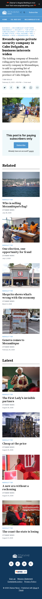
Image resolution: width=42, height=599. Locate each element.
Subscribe (33, 12)
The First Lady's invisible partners (18, 399)
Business (6, 28)
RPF (31, 33)
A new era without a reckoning (15, 487)
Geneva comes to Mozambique (13, 341)
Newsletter (7, 200)
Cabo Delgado (8, 32)
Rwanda (5, 35)
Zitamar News (8, 210)
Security (19, 30)
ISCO (13, 35)
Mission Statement (25, 579)
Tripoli (21, 590)
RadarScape (23, 35)
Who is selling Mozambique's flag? (14, 205)
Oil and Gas (16, 19)
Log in (31, 151)
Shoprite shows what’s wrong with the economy (18, 296)
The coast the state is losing (20, 531)
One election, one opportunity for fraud (16, 250)
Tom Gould (7, 79)
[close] (39, 4)
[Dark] (21, 12)
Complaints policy (15, 582)
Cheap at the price (14, 443)
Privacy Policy (30, 582)
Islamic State (8, 33)
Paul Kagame (22, 33)
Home (4, 19)
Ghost (35, 588)
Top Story (29, 30)
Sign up (12, 579)
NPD (32, 35)
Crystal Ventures (25, 32)
